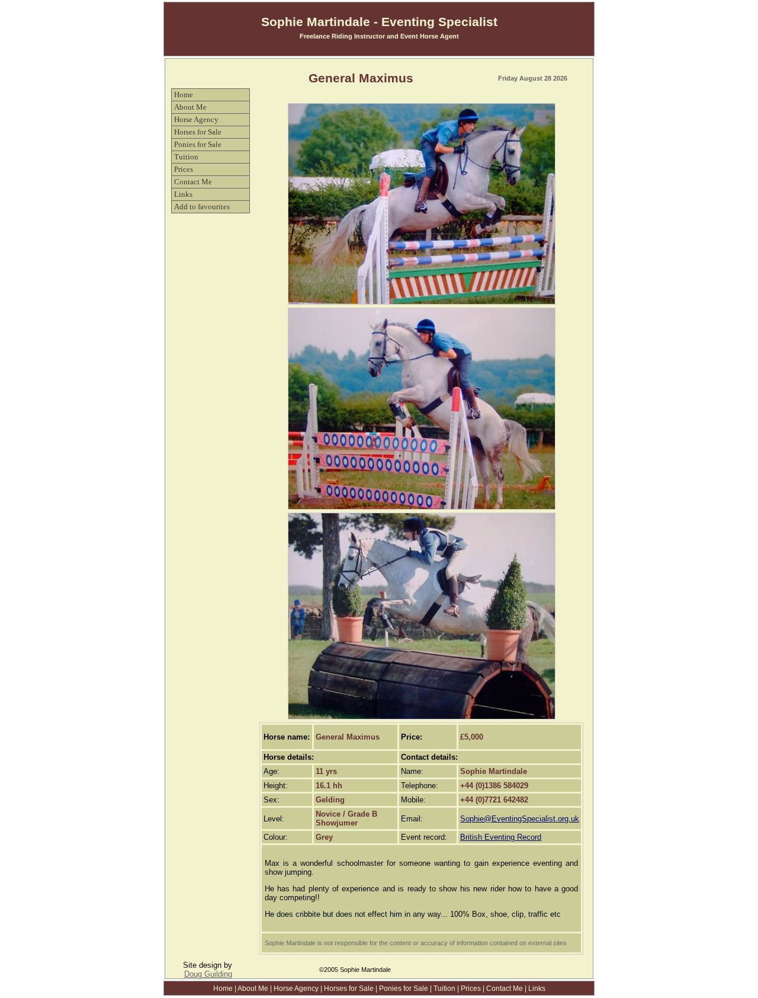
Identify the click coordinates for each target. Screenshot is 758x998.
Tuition (186, 156)
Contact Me (193, 181)
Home (183, 94)
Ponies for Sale (197, 144)
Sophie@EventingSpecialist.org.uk (519, 818)
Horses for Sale (197, 131)
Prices (183, 169)
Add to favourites (202, 206)
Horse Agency (196, 119)
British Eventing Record (500, 837)
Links (183, 194)
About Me (190, 107)
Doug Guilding (208, 974)
